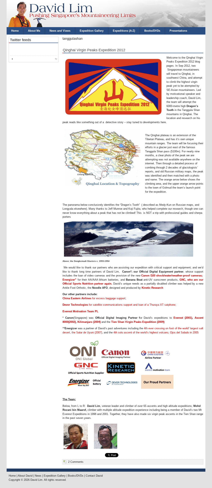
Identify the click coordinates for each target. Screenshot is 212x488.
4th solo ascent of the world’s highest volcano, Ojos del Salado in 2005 (156, 332)
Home (15, 30)
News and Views (59, 30)
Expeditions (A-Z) (124, 30)
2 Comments (75, 461)
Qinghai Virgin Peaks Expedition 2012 (94, 50)
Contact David (94, 475)
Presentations (178, 30)
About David (25, 475)
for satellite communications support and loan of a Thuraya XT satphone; (119, 304)
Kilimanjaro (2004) (89, 321)
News (38, 475)
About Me (34, 30)
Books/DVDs (152, 30)
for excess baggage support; (94, 298)
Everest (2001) (182, 317)
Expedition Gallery (92, 30)
